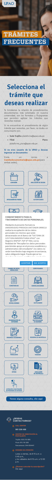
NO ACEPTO (40, 263)
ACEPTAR (25, 263)
